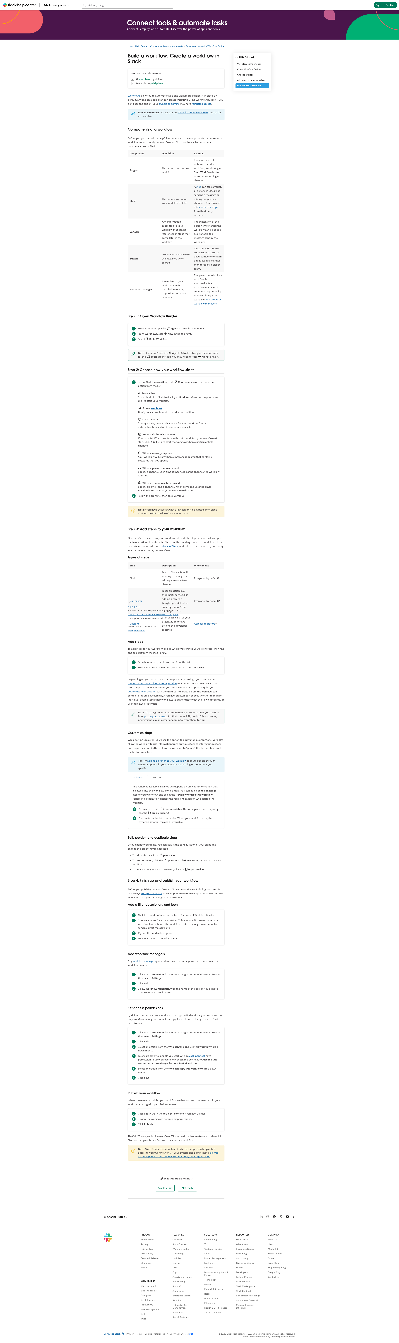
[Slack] (108, 1277)
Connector (136, 601)
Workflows (134, 95)
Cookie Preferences (155, 1333)
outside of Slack (169, 546)
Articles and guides (54, 5)
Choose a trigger (245, 74)
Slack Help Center (138, 46)
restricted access (201, 103)
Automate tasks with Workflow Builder (205, 46)
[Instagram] (267, 1217)
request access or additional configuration (152, 683)
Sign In (366, 5)
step (198, 186)
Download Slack (112, 1333)
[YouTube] (287, 1217)
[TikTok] (294, 1217)
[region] (176, 228)
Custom (134, 623)
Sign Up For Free (385, 5)
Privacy (130, 1333)
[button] (165, 1188)
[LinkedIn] (261, 1217)
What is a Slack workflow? (193, 112)
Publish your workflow (249, 85)
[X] (280, 1217)
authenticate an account (142, 691)
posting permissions (156, 716)
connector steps (208, 207)
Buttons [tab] (157, 777)
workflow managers (144, 961)
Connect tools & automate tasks (166, 46)
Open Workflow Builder (249, 69)
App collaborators (204, 623)
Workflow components (249, 63)
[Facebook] (274, 1217)
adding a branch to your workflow (166, 760)
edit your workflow (151, 893)
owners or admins (169, 103)
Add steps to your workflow (251, 80)
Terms (139, 1333)
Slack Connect (196, 1056)
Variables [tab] (138, 777)
